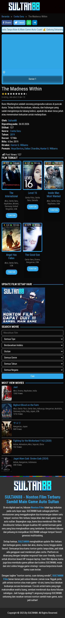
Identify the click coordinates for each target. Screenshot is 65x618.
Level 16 (32, 192)
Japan (32, 411)
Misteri (15, 203)
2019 (12, 134)
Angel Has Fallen (11, 256)
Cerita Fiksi (29, 197)
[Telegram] (34, 22)
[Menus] (60, 6)
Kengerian (30, 262)
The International (11, 194)
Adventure (23, 444)
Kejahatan (8, 203)
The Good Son (32, 254)
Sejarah (35, 444)
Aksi (6, 201)
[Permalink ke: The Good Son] (32, 237)
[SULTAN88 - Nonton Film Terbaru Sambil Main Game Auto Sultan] (24, 6)
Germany (8, 206)
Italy (27, 411)
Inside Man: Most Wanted (53, 194)
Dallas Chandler (31, 148)
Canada (35, 200)
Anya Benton (17, 148)
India (35, 391)
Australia (58, 408)
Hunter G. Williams (19, 145)
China (42, 444)
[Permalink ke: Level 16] (32, 175)
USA (15, 209)
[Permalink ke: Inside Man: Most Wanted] (53, 175)
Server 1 (32, 78)
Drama (37, 259)
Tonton (11, 215)
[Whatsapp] (28, 22)
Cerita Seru (15, 131)
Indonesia (32, 462)
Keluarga (41, 408)
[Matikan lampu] (4, 72)
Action (15, 444)
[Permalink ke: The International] (11, 175)
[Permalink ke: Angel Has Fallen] (11, 237)
